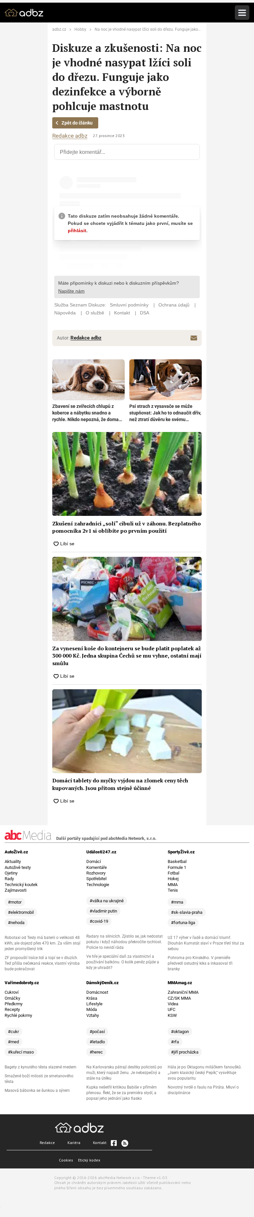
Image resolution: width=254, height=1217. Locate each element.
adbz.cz (59, 29)
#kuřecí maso (21, 1052)
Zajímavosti (15, 890)
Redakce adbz (69, 136)
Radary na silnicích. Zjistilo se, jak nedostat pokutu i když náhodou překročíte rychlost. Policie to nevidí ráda (124, 942)
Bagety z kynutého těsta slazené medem (40, 1067)
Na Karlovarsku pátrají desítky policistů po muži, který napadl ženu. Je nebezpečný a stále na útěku (124, 1073)
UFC (171, 1009)
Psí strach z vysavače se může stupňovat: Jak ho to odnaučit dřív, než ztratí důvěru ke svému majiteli (165, 413)
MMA (173, 884)
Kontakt (99, 1142)
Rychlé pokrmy (18, 1015)
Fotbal (173, 873)
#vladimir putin (103, 911)
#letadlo (97, 1041)
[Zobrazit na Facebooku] (114, 1143)
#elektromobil (21, 912)
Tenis (173, 890)
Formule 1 (177, 867)
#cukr (13, 1031)
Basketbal (177, 861)
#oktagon (180, 1031)
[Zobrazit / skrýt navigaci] (242, 12)
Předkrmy (13, 1003)
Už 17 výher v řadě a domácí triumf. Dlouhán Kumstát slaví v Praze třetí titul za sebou (206, 943)
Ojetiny (11, 873)
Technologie (97, 884)
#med (13, 1041)
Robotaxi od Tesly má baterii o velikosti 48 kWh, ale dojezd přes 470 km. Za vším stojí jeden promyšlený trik (42, 943)
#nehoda (16, 922)
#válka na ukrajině (107, 900)
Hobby (80, 29)
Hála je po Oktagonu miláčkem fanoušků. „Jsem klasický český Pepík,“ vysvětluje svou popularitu (205, 1073)
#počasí (97, 1031)
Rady (9, 878)
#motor (14, 902)
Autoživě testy (18, 867)
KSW (172, 1015)
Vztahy (92, 1015)
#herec (96, 1052)
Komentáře (96, 867)
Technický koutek (21, 884)
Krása (91, 998)
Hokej (173, 878)
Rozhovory (96, 873)
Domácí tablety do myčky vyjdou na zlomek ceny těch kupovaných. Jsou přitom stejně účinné (120, 784)
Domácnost (97, 992)
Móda (91, 1009)
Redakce (47, 1142)
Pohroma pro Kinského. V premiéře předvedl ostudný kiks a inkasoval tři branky (200, 963)
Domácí (93, 861)
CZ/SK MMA (179, 998)
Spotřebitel (96, 878)
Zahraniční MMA (183, 992)
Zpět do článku (77, 122)
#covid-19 (99, 921)
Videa (173, 1003)
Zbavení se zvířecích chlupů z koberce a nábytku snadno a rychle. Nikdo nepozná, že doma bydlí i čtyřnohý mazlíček (85, 413)
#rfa (175, 1041)
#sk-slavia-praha (186, 912)
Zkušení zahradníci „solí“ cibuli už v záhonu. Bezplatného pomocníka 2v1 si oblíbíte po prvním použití (126, 527)
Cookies (66, 1160)
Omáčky (12, 998)
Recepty (12, 1009)
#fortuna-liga (183, 922)
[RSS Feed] (124, 1143)
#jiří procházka (184, 1052)
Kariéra (73, 1142)
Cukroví (12, 992)
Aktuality (13, 861)
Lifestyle (94, 1003)
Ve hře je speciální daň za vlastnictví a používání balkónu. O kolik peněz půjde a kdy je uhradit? (122, 962)
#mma (177, 902)
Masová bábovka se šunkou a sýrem (37, 1090)
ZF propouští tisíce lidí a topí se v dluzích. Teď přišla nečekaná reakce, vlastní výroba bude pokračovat (42, 963)
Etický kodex (89, 1160)
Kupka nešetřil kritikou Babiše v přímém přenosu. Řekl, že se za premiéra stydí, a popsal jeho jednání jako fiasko (121, 1093)
